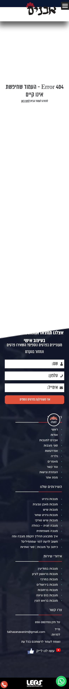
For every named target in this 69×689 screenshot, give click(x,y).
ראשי (54, 429)
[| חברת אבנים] (41, 14)
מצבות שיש (50, 510)
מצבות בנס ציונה (47, 595)
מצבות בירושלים (47, 584)
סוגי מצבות (51, 445)
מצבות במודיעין (48, 568)
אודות (54, 435)
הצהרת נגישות (48, 472)
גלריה (54, 456)
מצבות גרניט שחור (46, 515)
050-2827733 (43, 622)
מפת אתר (52, 477)
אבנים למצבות (48, 440)
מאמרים (53, 461)
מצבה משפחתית (47, 531)
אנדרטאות (51, 451)
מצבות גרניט (50, 499)
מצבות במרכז (49, 579)
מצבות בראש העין (46, 600)
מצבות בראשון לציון (45, 574)
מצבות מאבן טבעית (45, 504)
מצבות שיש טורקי (46, 520)
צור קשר (52, 467)
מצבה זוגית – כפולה (45, 525)
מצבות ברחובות (48, 590)
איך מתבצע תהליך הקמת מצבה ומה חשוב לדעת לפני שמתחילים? (35, 538)
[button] (61, 681)
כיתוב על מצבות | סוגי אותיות (39, 547)
